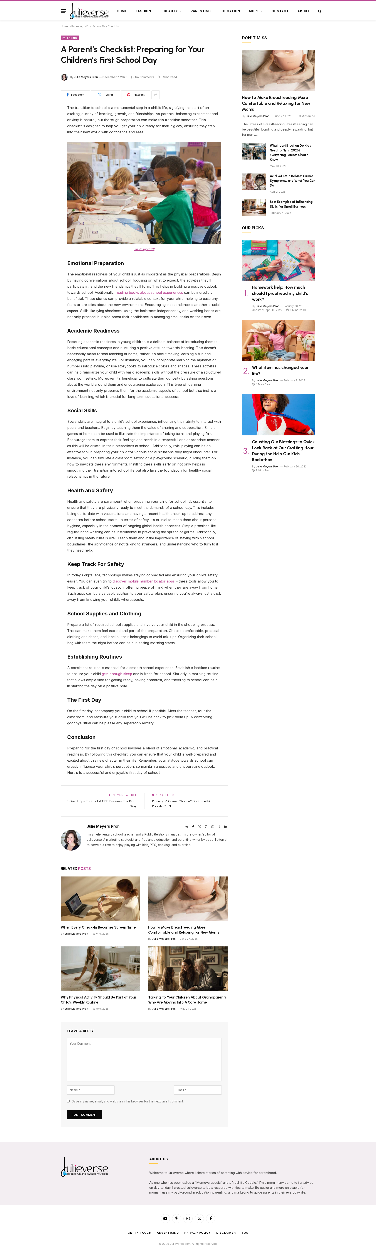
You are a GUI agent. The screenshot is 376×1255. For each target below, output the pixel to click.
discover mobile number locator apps (144, 581)
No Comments (144, 77)
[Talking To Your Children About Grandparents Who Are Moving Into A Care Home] (188, 968)
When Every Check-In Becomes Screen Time (98, 927)
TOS (244, 1232)
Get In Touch (139, 1232)
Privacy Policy (197, 1232)
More (254, 11)
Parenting (201, 11)
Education (230, 11)
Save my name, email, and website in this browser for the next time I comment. (128, 1101)
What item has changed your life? (280, 370)
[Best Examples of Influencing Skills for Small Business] (254, 207)
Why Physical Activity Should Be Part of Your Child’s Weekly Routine (98, 999)
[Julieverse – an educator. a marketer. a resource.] (89, 11)
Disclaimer (226, 1232)
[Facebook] (45, 119)
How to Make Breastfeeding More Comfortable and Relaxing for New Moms (183, 929)
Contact (280, 11)
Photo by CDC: (144, 249)
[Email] (45, 163)
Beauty (171, 11)
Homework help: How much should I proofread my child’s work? (280, 293)
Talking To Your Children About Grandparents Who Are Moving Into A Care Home (187, 999)
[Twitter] (45, 130)
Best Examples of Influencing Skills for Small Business (291, 204)
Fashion (143, 11)
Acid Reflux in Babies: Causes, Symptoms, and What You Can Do (292, 180)
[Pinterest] (45, 141)
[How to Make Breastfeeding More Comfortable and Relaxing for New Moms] (188, 898)
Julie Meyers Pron (86, 77)
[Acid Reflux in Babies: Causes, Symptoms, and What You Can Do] (254, 181)
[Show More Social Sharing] (155, 94)
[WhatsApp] (45, 152)
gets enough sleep (117, 674)
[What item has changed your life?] (278, 340)
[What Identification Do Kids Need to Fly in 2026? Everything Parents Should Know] (254, 151)
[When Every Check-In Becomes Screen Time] (100, 898)
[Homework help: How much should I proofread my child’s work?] (278, 260)
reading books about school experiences (149, 292)
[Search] (319, 11)
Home (122, 11)
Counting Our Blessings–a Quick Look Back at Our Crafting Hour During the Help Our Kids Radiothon (283, 450)
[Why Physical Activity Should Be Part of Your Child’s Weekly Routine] (100, 968)
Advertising (168, 1232)
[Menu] (63, 11)
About (303, 11)
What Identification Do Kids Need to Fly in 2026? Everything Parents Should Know (290, 152)
